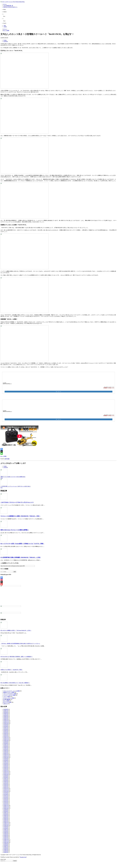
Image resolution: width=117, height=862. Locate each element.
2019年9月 (5, 826)
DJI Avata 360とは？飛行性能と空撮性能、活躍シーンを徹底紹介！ (17, 656)
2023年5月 (5, 764)
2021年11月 (6, 790)
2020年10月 (6, 808)
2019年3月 (5, 835)
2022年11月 (6, 773)
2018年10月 (6, 842)
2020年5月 (5, 815)
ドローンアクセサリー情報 (9, 693)
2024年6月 (5, 746)
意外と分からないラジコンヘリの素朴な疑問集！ (15, 530)
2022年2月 (5, 785)
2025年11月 (6, 722)
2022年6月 (5, 780)
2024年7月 (5, 744)
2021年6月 (5, 797)
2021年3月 (5, 801)
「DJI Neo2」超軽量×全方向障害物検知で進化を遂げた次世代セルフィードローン (20, 643)
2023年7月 (5, 761)
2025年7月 (5, 727)
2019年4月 (5, 833)
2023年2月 (5, 768)
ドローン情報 (6, 696)
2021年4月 (5, 799)
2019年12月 (6, 822)
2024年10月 (6, 740)
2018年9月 (5, 843)
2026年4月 (5, 715)
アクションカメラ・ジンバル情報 (11, 690)
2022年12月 (6, 771)
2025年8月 (5, 726)
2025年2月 (5, 734)
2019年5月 (5, 832)
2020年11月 (6, 807)
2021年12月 (6, 788)
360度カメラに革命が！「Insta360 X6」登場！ (12, 669)
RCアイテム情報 (7, 702)
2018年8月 (5, 845)
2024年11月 (6, 739)
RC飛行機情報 (6, 699)
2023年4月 (5, 765)
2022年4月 (5, 782)
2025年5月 (5, 730)
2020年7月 (5, 812)
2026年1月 (5, 719)
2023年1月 (5, 770)
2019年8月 (5, 828)
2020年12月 (6, 805)
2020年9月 (5, 809)
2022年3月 (5, 784)
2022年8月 (5, 777)
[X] (58, 451)
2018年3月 (5, 852)
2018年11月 (6, 840)
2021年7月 (5, 795)
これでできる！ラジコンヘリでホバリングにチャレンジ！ (17, 502)
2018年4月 (5, 850)
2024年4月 (5, 749)
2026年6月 (5, 712)
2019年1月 (5, 838)
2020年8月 (5, 811)
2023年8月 (5, 760)
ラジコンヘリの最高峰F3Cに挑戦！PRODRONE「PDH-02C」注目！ (20, 516)
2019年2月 (5, 836)
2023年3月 (5, 767)
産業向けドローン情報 (8, 692)
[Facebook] (58, 449)
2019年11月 (6, 823)
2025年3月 (5, 733)
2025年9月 (5, 724)
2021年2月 (5, 802)
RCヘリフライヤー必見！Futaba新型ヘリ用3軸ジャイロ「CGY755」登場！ (22, 543)
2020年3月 (5, 818)
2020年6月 (5, 814)
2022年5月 (5, 781)
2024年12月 (6, 737)
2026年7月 (5, 710)
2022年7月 (5, 778)
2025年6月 (5, 729)
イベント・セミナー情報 (9, 695)
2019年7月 (5, 829)
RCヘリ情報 (3, 456)
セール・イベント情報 (8, 698)
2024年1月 (5, 753)
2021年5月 (5, 798)
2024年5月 (5, 747)
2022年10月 (6, 774)
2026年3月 (5, 716)
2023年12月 (6, 754)
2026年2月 (5, 717)
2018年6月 (5, 848)
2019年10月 (6, 825)
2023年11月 (6, 756)
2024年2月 (5, 751)
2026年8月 (5, 709)
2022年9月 (5, 775)
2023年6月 (5, 763)
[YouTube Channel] (58, 584)
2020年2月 (5, 819)
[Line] (58, 453)
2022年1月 (5, 787)
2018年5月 (5, 849)
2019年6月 (5, 831)
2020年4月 (5, 816)
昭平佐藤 (7, 458)
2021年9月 (5, 792)
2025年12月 (6, 720)
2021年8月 (5, 794)
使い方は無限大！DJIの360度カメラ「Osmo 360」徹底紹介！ (15, 682)
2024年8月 (5, 743)
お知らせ (5, 703)
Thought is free (23, 857)
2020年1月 (5, 821)
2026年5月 (5, 713)
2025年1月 (5, 736)
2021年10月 (6, 791)
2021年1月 (5, 804)
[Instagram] (58, 580)
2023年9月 (5, 758)
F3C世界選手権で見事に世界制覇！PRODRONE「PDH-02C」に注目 (20, 557)
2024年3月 (5, 750)
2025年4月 (5, 732)
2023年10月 (6, 757)
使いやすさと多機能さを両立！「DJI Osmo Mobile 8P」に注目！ (16, 630)
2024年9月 (5, 741)
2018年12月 (6, 839)
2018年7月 (5, 846)
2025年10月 (6, 723)
